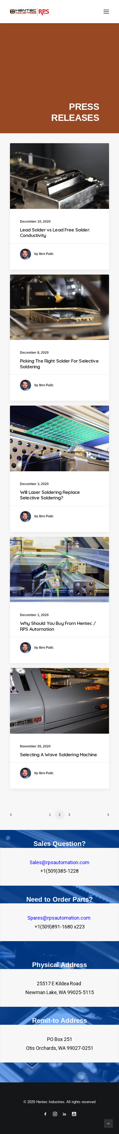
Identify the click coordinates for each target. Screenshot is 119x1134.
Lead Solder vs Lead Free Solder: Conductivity (55, 232)
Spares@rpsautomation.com (59, 918)
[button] (106, 11)
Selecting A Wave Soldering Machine (58, 754)
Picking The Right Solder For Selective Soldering (59, 363)
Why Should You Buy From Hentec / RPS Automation (58, 626)
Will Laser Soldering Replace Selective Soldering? (50, 495)
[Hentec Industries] (29, 11)
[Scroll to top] (108, 1123)
